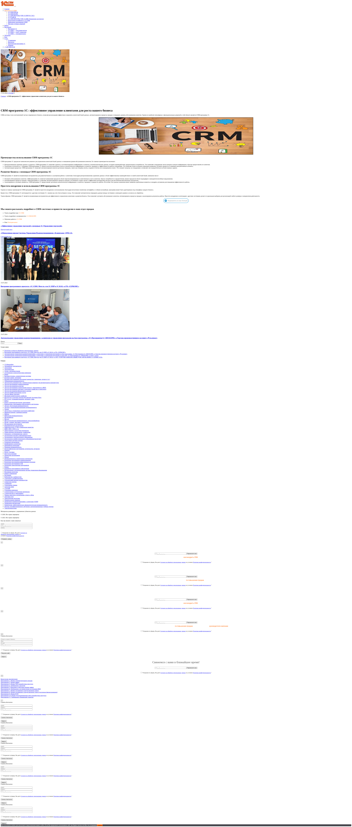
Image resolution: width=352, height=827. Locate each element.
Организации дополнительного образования (18, 437)
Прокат (6, 457)
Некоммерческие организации (13, 425)
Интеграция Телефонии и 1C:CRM (19, 20)
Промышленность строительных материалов (18, 458)
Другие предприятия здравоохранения (16, 384)
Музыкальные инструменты (13, 424)
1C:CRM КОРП (31, 216)
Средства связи (9, 487)
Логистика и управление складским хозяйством (19, 411)
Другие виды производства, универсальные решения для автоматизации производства (31, 382)
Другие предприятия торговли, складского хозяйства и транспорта (25, 389)
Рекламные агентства (11, 472)
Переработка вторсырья (11, 445)
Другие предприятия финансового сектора (17, 391)
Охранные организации (11, 442)
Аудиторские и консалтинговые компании (17, 373)
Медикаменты (8, 417)
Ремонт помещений (10, 473)
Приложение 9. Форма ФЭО (10, 694)
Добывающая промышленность (14, 381)
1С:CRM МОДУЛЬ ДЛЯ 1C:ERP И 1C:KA (21, 15)
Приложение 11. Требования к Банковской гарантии (17, 697)
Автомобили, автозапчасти (12, 366)
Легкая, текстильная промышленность (16, 406)
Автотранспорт (9, 369)
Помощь (10, 45)
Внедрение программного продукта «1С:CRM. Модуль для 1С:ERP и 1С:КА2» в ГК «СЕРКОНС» (40, 286)
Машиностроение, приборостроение (15, 412)
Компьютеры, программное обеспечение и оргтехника (21, 404)
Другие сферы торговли (11, 394)
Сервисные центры (10, 482)
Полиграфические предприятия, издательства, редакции (22, 449)
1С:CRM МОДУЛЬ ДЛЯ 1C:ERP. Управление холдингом (26, 19)
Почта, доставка (9, 452)
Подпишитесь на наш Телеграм (177, 200)
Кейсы (6, 25)
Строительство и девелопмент (13, 493)
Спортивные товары (10, 485)
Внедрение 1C (12, 29)
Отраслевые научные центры (13, 440)
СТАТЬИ (10, 93)
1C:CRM (21, 213)
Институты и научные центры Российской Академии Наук (22, 397)
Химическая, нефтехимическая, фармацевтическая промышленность (25, 505)
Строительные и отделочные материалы (17, 492)
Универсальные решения (12, 500)
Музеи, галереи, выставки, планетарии (16, 422)
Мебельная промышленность (13, 415)
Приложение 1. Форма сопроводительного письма (16, 680)
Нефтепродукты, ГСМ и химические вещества (19, 427)
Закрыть (3, 656)
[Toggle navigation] (15, 6)
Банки (6, 374)
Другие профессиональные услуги (15, 392)
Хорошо (100, 825)
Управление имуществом (12, 503)
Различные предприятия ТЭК (13, 463)
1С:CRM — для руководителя (17, 30)
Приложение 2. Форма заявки (10, 682)
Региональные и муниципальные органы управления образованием (25, 470)
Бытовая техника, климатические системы (17, 376)
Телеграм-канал (12, 222)
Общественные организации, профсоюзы (17, 432)
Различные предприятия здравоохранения (17, 460)
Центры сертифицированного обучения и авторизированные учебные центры (28, 506)
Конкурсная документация (9, 679)
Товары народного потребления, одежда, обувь (19, 495)
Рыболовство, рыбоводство (13, 477)
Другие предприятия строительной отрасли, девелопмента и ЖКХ (25, 387)
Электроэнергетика (10, 508)
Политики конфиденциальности (15, 535)
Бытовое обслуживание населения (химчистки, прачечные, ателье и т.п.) (27, 379)
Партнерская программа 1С (16, 43)
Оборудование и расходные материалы (16, 430)
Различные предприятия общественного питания (19, 462)
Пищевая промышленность (12, 447)
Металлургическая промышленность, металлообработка (22, 420)
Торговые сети (9, 496)
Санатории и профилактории (13, 478)
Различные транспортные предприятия (16, 465)
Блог (5, 37)
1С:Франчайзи (8, 364)
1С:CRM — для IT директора (17, 32)
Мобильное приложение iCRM (17, 22)
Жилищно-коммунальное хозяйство (15, 396)
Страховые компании (11, 490)
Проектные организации (12, 455)
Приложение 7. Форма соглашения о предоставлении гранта (20, 690)
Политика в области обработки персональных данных (21, 350)
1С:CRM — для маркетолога (17, 34)
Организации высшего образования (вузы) (17, 435)
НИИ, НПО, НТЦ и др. (11, 429)
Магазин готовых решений (16, 24)
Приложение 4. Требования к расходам (13, 685)
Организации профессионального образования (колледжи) (22, 439)
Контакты (11, 42)
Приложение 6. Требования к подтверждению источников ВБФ (21, 689)
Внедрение (7, 27)
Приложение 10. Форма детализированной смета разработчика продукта (23, 695)
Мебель (6, 414)
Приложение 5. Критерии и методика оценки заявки (17, 687)
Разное (6, 467)
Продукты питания (10, 453)
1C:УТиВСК (12, 17)
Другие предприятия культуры (14, 386)
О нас (6, 38)
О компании (12, 40)
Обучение (7, 35)
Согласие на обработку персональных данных (14, 533)
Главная (6, 9)
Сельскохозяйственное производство (15, 480)
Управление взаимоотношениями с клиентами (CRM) (21, 501)
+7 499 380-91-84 (9, 47)
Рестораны (7, 475)
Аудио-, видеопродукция (12, 371)
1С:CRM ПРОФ (13, 12)
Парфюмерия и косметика (12, 444)
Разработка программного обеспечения (16, 468)
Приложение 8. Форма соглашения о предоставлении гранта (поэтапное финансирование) (29, 692)
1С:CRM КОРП (13, 14)
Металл (6, 419)
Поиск (3, 341)
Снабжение (8, 483)
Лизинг (6, 409)
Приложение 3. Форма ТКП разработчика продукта (17, 684)
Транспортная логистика (12, 498)
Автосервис (8, 368)
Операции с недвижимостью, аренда (15, 434)
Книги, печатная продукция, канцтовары (17, 402)
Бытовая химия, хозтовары (12, 377)
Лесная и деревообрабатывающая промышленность (20, 407)
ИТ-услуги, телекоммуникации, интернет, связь (19, 399)
